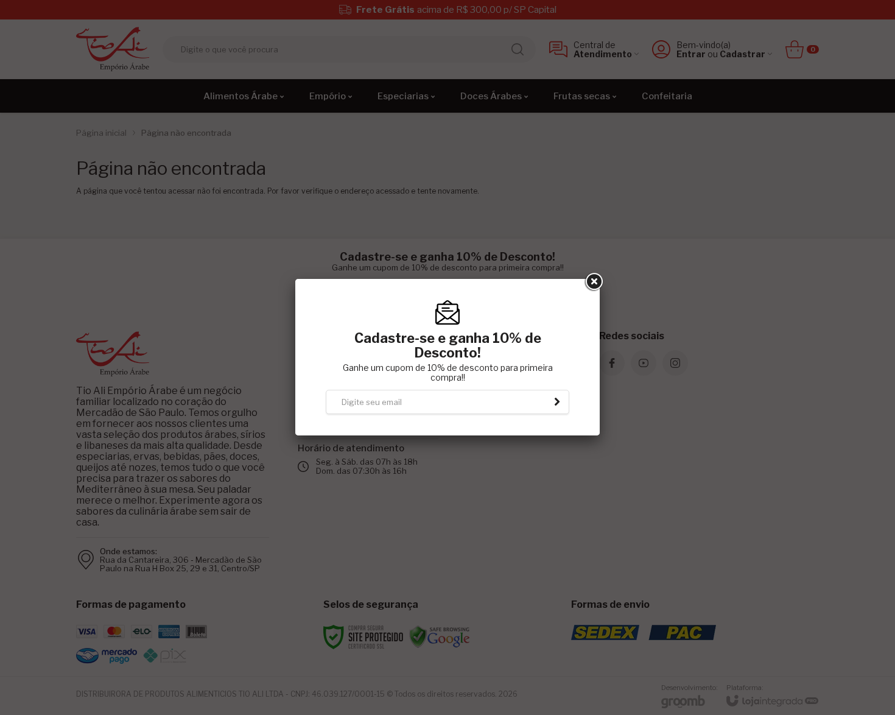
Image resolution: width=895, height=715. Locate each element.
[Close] (593, 282)
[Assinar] (557, 402)
